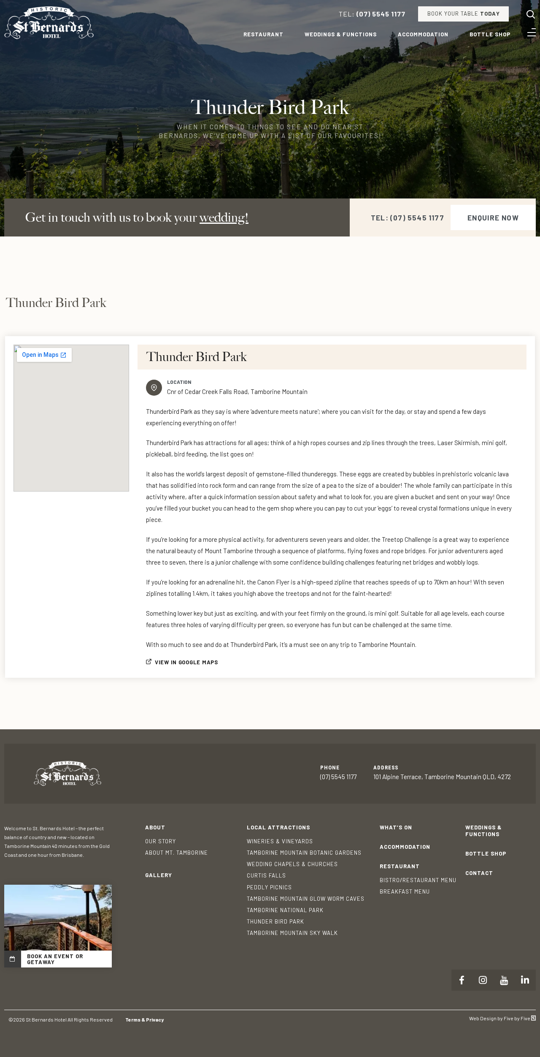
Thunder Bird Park (275, 921)
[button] (493, 217)
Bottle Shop (490, 34)
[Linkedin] (525, 980)
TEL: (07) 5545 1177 (407, 217)
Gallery (158, 875)
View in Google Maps (186, 662)
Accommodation (423, 34)
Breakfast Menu (405, 891)
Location (179, 382)
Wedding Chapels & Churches (292, 864)
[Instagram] (483, 980)
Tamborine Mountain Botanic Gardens (304, 852)
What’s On (396, 827)
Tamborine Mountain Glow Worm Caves (305, 898)
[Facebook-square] (461, 980)
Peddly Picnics (269, 887)
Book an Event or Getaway (55, 959)
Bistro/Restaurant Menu (418, 880)
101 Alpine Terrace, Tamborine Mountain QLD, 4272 (442, 776)
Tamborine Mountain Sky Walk (292, 932)
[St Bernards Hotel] (49, 37)
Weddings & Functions (341, 34)
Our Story (160, 841)
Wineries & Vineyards (280, 841)
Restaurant (263, 34)
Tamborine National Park (285, 910)
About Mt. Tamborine (176, 852)
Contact (479, 873)
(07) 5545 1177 (380, 14)
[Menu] (531, 32)
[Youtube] (504, 980)
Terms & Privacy (144, 1019)
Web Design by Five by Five (500, 1018)
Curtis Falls (266, 875)
